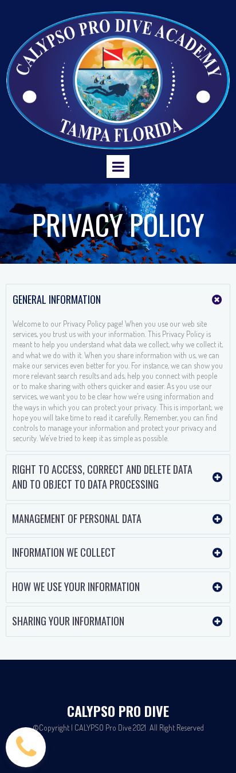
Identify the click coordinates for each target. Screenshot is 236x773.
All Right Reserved (177, 727)
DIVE (155, 710)
